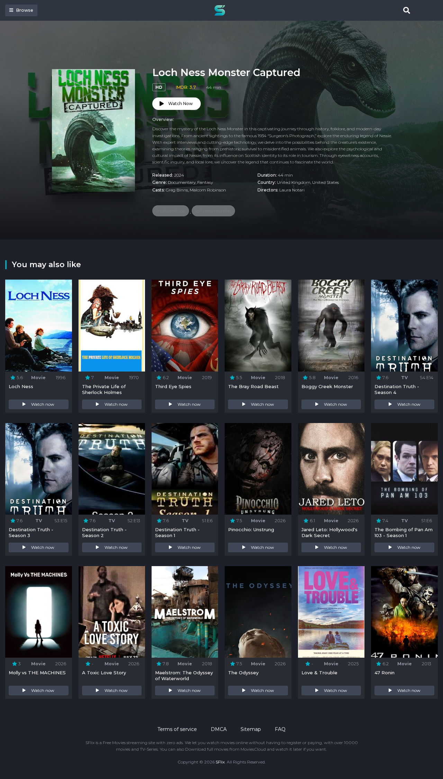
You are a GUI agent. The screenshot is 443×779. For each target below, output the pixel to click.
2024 (179, 175)
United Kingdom (293, 182)
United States (325, 182)
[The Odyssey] (258, 612)
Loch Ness (21, 386)
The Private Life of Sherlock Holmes (104, 389)
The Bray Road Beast (253, 386)
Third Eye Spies (173, 386)
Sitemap (251, 729)
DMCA (219, 729)
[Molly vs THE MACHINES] (38, 612)
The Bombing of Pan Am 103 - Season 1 (403, 532)
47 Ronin (384, 672)
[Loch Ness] (38, 326)
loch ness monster (213, 210)
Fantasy (205, 182)
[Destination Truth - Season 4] (404, 326)
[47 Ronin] (404, 612)
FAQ (280, 729)
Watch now (42, 404)
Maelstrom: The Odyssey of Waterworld (184, 675)
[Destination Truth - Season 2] (112, 469)
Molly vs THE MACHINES (37, 672)
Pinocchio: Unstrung (251, 529)
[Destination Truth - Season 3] (38, 469)
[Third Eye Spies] (185, 326)
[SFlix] (221, 10)
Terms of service (177, 729)
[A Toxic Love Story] (112, 612)
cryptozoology (170, 210)
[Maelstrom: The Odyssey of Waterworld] (185, 612)
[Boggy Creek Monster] (331, 326)
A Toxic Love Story (104, 672)
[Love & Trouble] (331, 612)
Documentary (182, 182)
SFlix (220, 761)
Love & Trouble (319, 672)
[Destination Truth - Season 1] (185, 469)
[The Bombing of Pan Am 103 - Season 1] (404, 469)
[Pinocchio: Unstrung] (258, 469)
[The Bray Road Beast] (258, 326)
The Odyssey (243, 672)
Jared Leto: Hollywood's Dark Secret (329, 532)
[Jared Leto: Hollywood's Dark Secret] (331, 469)
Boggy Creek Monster (327, 386)
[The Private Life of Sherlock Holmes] (112, 326)
